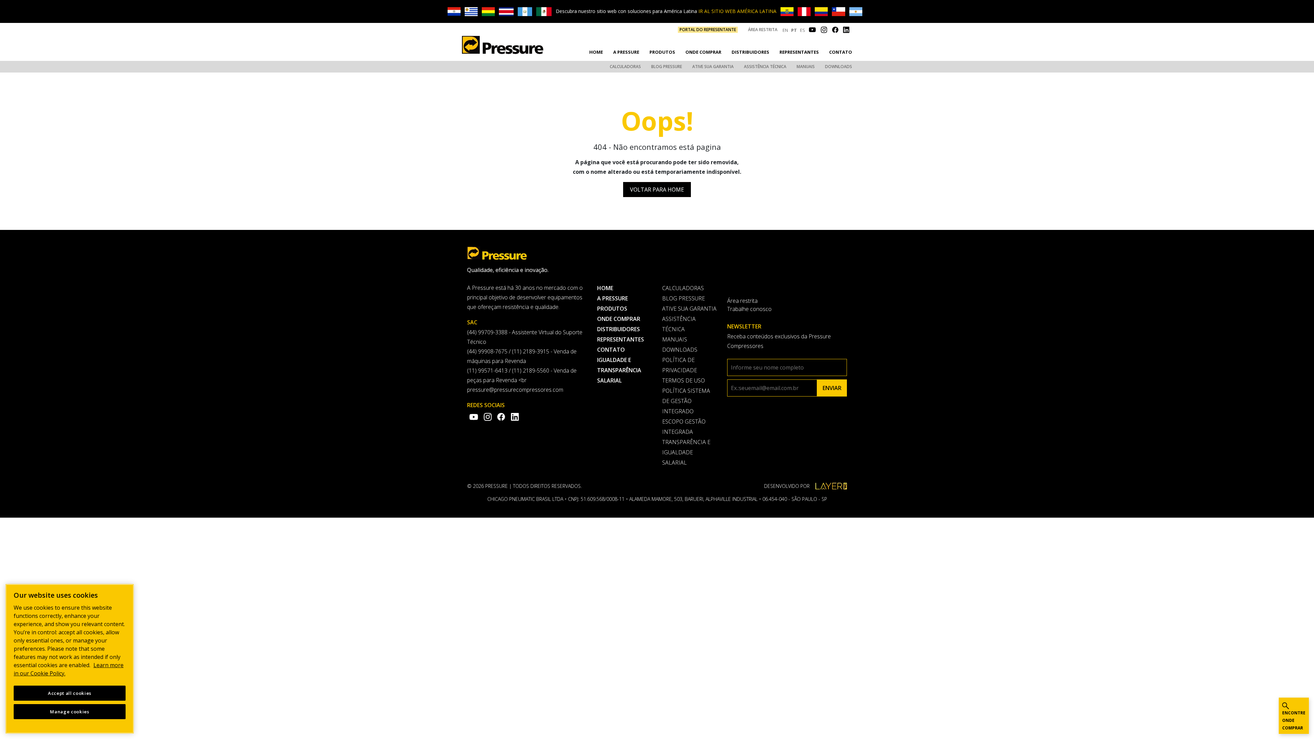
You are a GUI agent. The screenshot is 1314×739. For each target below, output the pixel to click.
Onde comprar (703, 52)
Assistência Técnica (765, 66)
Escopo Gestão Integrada (684, 427)
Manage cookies (69, 712)
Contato (840, 52)
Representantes (799, 52)
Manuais (806, 66)
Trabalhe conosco (749, 309)
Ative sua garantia (713, 66)
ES (802, 30)
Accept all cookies (69, 693)
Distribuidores (750, 52)
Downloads (838, 66)
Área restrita (762, 30)
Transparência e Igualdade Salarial (686, 452)
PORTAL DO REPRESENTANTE (708, 30)
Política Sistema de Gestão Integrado (686, 401)
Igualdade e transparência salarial (619, 370)
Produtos (662, 52)
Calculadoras (625, 66)
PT (794, 30)
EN (785, 30)
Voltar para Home (657, 189)
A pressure (626, 52)
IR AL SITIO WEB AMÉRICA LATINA (737, 11)
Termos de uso (683, 380)
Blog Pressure (666, 66)
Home (596, 52)
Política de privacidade (679, 365)
